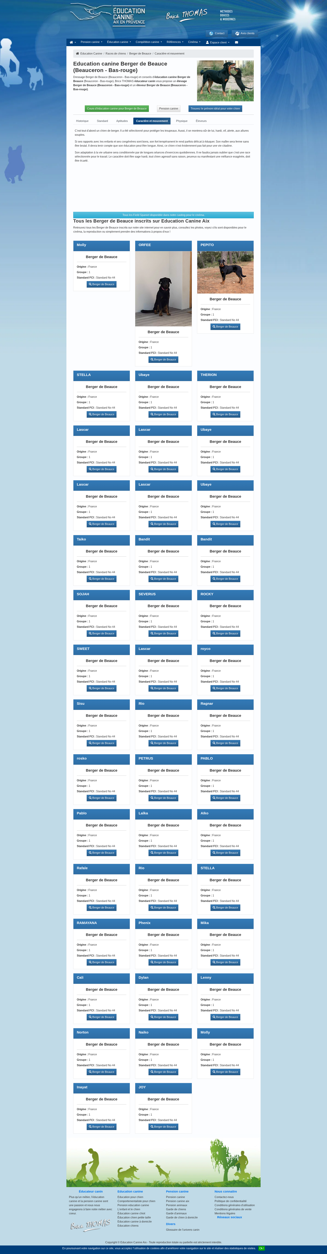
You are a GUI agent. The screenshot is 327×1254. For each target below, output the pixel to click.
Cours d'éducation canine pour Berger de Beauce (117, 108)
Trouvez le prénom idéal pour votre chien (215, 108)
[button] (72, 42)
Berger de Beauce (103, 284)
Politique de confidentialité (231, 1201)
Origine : (82, 266)
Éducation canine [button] (118, 42)
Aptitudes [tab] (122, 121)
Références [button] (174, 42)
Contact (219, 33)
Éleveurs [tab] (201, 121)
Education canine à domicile (135, 1221)
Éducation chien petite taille (134, 1217)
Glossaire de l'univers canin (182, 1229)
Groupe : (82, 272)
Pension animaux (176, 1205)
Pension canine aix (177, 1201)
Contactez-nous (224, 1197)
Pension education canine (133, 1205)
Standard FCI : (86, 277)
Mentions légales (225, 1213)
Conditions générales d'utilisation (235, 1205)
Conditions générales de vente (233, 1209)
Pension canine (168, 108)
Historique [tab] (82, 121)
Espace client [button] (218, 42)
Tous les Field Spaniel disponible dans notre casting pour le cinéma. (163, 215)
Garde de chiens (176, 1209)
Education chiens (128, 1225)
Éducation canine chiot (131, 1213)
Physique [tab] (182, 121)
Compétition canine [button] (148, 42)
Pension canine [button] (90, 42)
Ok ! (261, 1248)
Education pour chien (130, 1197)
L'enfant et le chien (129, 1209)
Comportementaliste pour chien (136, 1201)
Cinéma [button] (193, 42)
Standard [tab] (102, 121)
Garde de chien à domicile (182, 1217)
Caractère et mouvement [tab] (152, 121)
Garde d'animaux (176, 1213)
